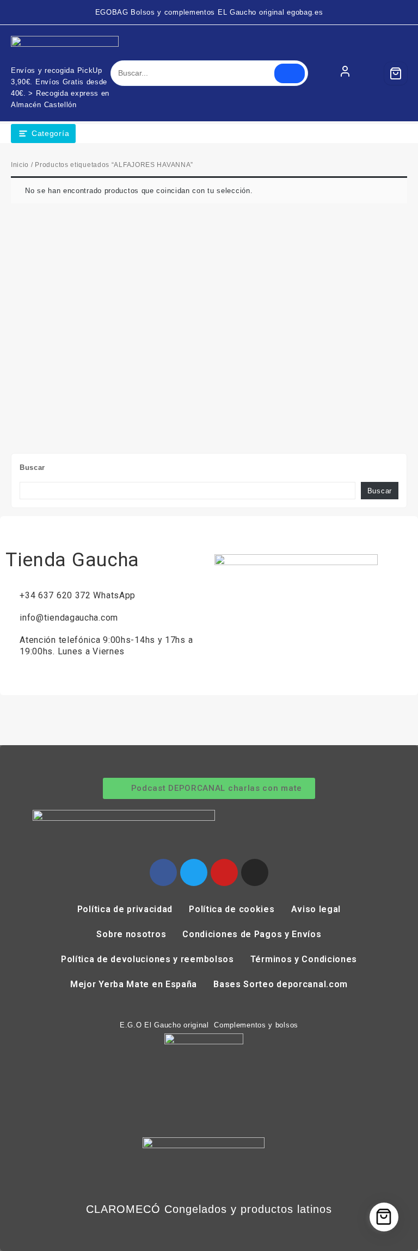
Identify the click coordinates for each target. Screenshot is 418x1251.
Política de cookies (231, 909)
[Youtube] (224, 872)
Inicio (20, 165)
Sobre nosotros (131, 934)
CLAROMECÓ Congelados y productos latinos (209, 1209)
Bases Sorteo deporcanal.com (280, 984)
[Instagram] (254, 872)
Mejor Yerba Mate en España (133, 984)
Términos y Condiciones (303, 959)
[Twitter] (193, 872)
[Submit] (289, 73)
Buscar (32, 467)
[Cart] (395, 73)
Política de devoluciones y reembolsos (147, 959)
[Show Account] (345, 73)
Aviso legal (316, 909)
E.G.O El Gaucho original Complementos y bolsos (209, 1025)
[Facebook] (163, 872)
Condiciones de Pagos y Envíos (251, 934)
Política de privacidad (125, 909)
